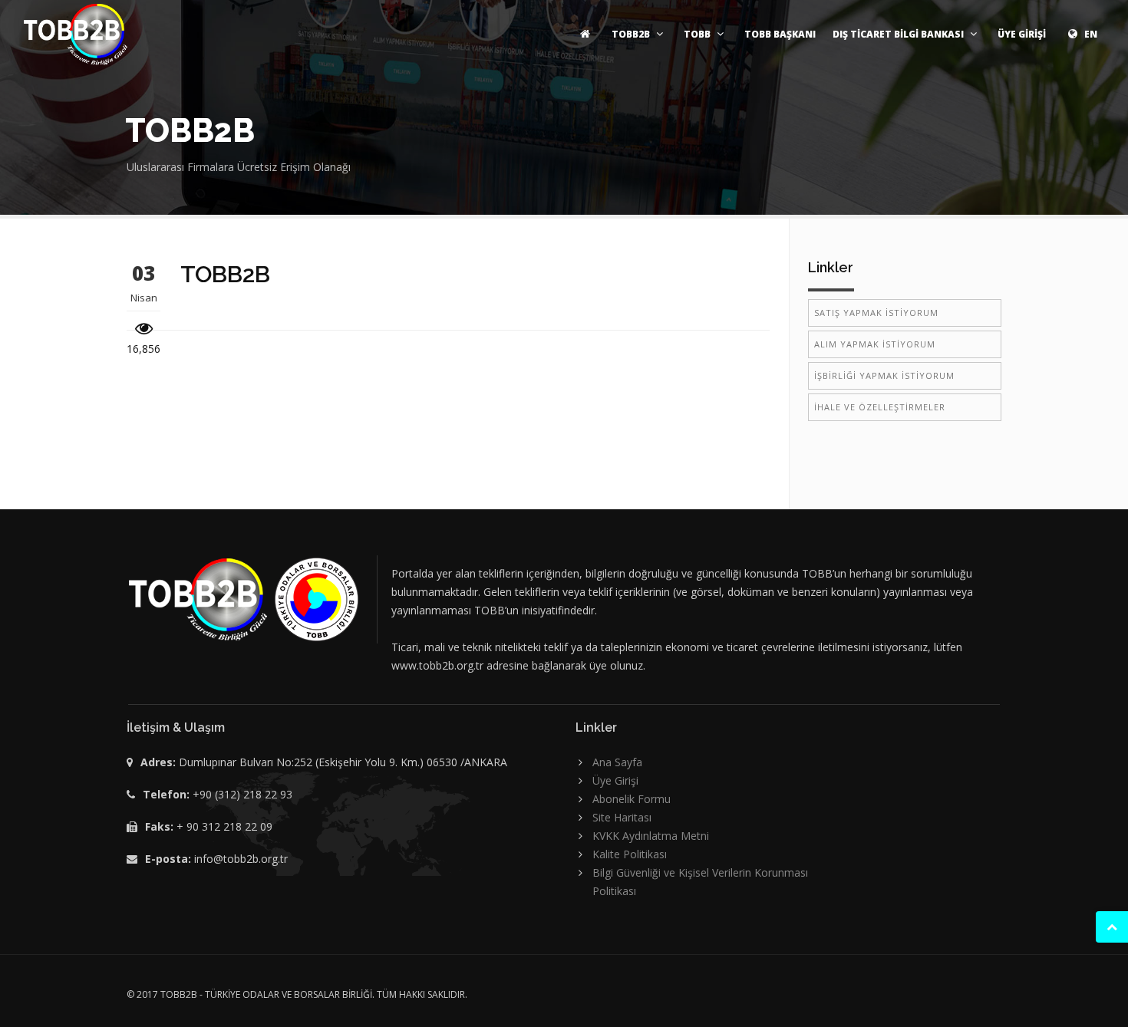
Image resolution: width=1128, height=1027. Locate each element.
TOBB (697, 34)
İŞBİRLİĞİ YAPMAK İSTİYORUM (884, 375)
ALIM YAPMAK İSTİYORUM (874, 344)
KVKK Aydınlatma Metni (650, 835)
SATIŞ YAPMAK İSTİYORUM (876, 312)
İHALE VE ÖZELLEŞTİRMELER (879, 407)
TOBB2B (631, 34)
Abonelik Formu (631, 799)
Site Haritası (621, 817)
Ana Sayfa (617, 762)
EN (1089, 34)
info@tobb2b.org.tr (241, 858)
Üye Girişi (615, 780)
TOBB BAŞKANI (780, 34)
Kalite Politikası (629, 854)
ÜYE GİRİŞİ (1022, 34)
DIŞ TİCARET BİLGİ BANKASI (898, 34)
